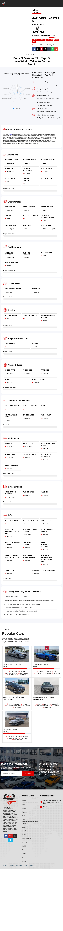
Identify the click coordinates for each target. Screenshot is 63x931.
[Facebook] (6, 836)
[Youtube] (10, 836)
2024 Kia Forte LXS (10, 729)
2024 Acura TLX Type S (47, 45)
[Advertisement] (31, 888)
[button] (34, 49)
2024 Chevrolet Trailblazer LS (13, 697)
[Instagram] (15, 836)
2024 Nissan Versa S (40, 664)
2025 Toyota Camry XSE (12, 664)
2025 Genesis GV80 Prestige (43, 697)
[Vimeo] (10, 840)
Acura (35, 45)
